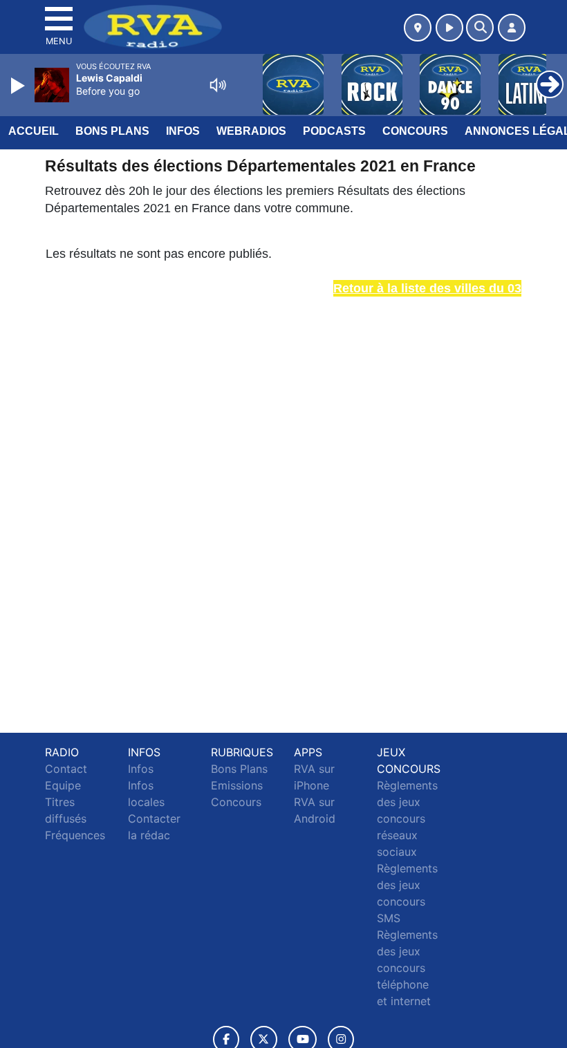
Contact (66, 769)
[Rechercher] (480, 27)
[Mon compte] (512, 27)
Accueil (33, 131)
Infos (183, 131)
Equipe (63, 785)
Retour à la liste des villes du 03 (427, 288)
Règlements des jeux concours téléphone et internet (407, 968)
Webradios (251, 131)
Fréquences (75, 835)
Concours (415, 131)
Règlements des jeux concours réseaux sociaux (407, 818)
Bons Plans (112, 131)
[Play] (19, 85)
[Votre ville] (417, 27)
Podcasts (334, 131)
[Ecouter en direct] (449, 27)
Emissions (237, 785)
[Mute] (217, 85)
